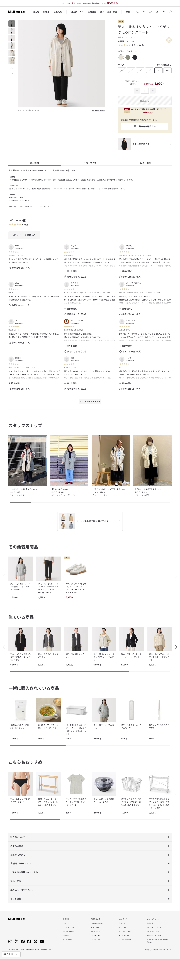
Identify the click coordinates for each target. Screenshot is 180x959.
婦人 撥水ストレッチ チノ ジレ (76, 655)
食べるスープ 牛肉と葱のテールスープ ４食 (48, 726)
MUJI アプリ (123, 919)
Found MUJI (95, 931)
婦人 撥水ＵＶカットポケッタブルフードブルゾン (104, 657)
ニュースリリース (153, 919)
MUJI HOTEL (95, 939)
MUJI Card (122, 927)
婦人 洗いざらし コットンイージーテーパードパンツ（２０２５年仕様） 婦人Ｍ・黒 (48, 588)
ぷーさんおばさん (133, 283)
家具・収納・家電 (108, 11)
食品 (128, 11)
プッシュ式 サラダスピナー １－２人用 (104, 800)
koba (17, 245)
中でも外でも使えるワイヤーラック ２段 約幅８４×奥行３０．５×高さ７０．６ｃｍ (159, 803)
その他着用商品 (98, 110)
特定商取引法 (46, 949)
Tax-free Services (125, 939)
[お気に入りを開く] (150, 12)
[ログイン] (144, 12)
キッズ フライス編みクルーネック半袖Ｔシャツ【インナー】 (76, 802)
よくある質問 (67, 939)
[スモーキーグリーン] (128, 57)
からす (73, 245)
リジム (129, 245)
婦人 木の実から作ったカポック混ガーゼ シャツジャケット (20, 657)
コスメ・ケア (77, 11)
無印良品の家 (95, 919)
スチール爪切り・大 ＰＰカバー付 (131, 726)
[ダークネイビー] (135, 57)
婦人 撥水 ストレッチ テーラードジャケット (132, 655)
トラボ (129, 357)
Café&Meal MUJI (97, 923)
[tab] (11, 23)
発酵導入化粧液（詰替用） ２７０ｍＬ (19, 726)
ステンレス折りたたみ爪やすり (159, 726)
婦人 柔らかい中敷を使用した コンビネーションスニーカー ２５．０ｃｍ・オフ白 (76, 588)
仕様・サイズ (90, 162)
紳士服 (46, 11)
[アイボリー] (121, 57)
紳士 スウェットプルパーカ (104, 726)
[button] (11, 68)
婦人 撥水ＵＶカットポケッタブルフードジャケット (159, 657)
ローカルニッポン (69, 927)
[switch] (169, 40)
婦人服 (36, 11)
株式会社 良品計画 (154, 935)
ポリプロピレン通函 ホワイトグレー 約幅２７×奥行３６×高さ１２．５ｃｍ (76, 729)
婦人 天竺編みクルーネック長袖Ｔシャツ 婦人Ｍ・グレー (20, 586)
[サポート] (170, 12)
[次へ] (177, 576)
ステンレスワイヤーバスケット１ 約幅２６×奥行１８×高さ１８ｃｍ (131, 802)
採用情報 (150, 923)
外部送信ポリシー (32, 949)
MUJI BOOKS (95, 935)
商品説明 (34, 162)
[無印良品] (16, 919)
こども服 (58, 11)
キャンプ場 (95, 927)
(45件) (142, 45)
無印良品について (153, 931)
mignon (18, 357)
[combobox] (11, 954)
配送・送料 (145, 162)
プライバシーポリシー (16, 949)
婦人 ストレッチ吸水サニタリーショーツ (20, 800)
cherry (18, 283)
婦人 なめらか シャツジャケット (48, 655)
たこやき (74, 283)
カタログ (122, 923)
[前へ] (2, 576)
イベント (66, 923)
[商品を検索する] (137, 12)
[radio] (121, 57)
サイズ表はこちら (164, 64)
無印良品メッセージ (154, 927)
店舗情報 (66, 919)
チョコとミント (77, 320)
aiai (72, 357)
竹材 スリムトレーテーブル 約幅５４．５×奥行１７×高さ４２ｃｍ (48, 802)
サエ (17, 320)
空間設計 (66, 935)
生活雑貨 (92, 11)
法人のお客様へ (124, 935)
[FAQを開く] (164, 12)
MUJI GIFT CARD (125, 931)
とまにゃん (130, 320)
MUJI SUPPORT (69, 931)
